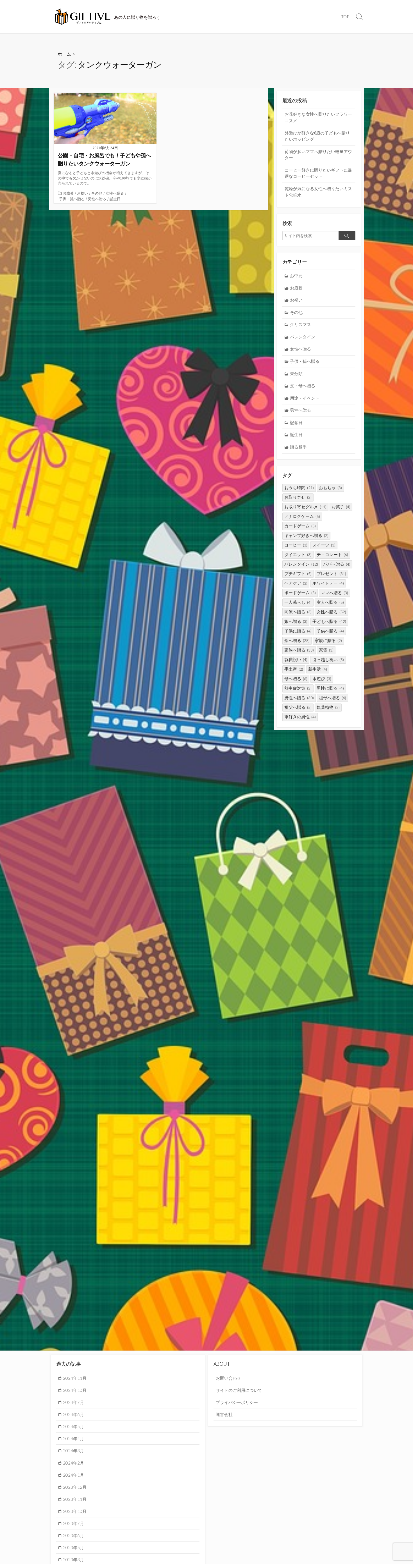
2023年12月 (75, 1487)
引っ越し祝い (328, 659)
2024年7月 (73, 1402)
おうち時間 (299, 487)
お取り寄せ (298, 497)
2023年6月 (73, 1535)
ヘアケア (295, 583)
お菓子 (341, 506)
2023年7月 (73, 1523)
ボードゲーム (300, 592)
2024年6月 (73, 1414)
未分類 (296, 373)
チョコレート (332, 554)
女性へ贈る (115, 193)
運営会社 (224, 1414)
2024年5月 (73, 1426)
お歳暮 (68, 193)
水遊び (321, 678)
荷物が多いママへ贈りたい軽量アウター (318, 155)
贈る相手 (298, 447)
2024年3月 (73, 1450)
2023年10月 (75, 1511)
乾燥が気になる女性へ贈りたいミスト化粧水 (318, 192)
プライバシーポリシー (237, 1402)
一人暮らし (298, 602)
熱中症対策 (298, 688)
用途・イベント (304, 398)
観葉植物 (328, 707)
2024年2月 (73, 1462)
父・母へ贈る (302, 385)
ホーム (64, 53)
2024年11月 (75, 1378)
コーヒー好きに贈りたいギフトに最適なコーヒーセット (318, 173)
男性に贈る (330, 688)
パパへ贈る (336, 564)
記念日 (296, 422)
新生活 (317, 669)
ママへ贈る (334, 592)
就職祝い (295, 659)
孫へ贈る (297, 640)
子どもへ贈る (329, 621)
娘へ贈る (295, 621)
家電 (326, 650)
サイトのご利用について (239, 1390)
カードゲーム (300, 526)
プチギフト (298, 573)
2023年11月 (75, 1499)
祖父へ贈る (298, 707)
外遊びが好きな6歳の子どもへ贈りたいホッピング (317, 136)
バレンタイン (302, 337)
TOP (345, 16)
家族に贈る (328, 640)
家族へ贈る (299, 650)
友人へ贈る (330, 602)
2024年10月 (75, 1390)
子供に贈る (298, 631)
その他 (96, 193)
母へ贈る (295, 678)
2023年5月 (73, 1547)
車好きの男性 (300, 717)
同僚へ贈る (298, 611)
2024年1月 (73, 1475)
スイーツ (323, 545)
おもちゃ (330, 487)
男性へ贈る (97, 199)
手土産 (293, 669)
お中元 (296, 275)
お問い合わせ (228, 1378)
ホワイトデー (328, 583)
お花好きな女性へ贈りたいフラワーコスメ (318, 117)
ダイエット (298, 554)
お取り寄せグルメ (305, 506)
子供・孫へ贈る (72, 199)
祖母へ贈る (332, 697)
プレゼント (331, 573)
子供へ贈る (330, 631)
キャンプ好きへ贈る (306, 535)
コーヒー (295, 545)
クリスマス (300, 324)
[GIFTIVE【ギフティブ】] (83, 16)
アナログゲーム (302, 516)
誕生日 (115, 199)
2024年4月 (73, 1438)
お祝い (82, 193)
